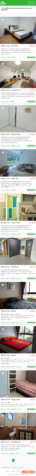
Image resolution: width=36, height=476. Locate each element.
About (7, 471)
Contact (13, 471)
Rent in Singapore (3, 3)
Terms (19, 471)
